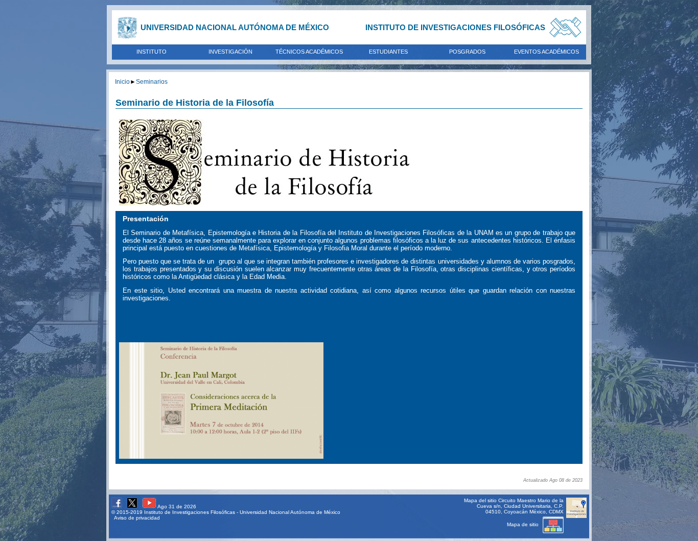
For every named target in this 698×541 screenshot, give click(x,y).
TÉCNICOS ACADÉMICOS (309, 52)
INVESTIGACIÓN (230, 52)
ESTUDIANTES (388, 52)
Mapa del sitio (480, 500)
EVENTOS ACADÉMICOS (546, 52)
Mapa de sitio (523, 524)
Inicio (122, 81)
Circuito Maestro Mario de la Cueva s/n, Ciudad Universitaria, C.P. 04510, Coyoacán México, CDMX (520, 506)
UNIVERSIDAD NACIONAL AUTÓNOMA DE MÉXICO (235, 27)
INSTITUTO (151, 52)
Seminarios (152, 81)
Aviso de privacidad (137, 518)
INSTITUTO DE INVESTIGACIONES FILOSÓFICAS (455, 27)
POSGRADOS (467, 52)
